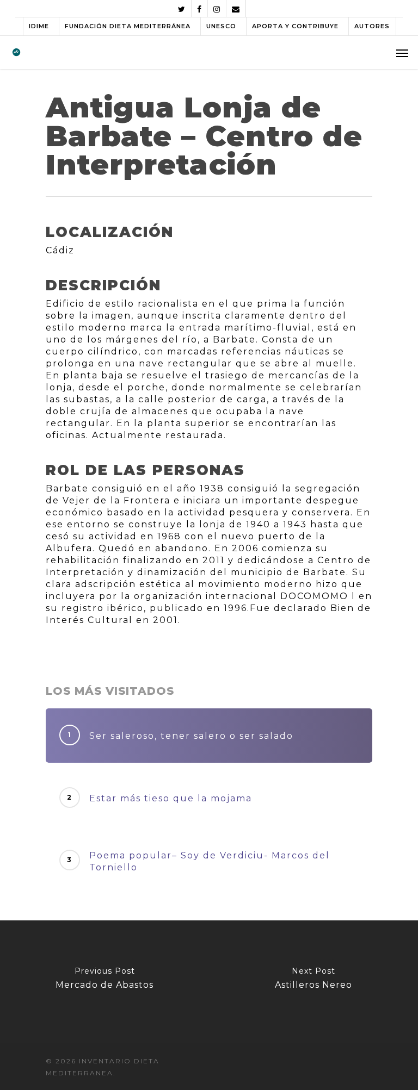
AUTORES (372, 26)
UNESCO (221, 26)
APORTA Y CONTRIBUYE (295, 26)
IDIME (39, 26)
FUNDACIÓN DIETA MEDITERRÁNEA (127, 26)
